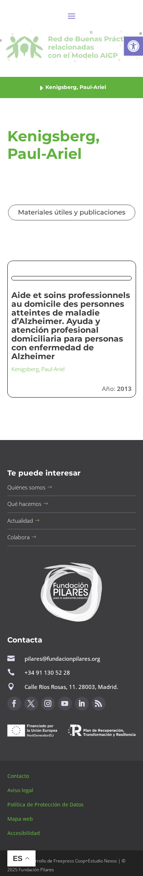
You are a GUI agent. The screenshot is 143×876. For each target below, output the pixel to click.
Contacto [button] (18, 775)
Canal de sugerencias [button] (43, 753)
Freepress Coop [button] (69, 861)
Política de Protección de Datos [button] (46, 804)
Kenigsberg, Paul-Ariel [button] (38, 369)
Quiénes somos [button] (26, 487)
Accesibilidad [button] (23, 833)
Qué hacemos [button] (24, 503)
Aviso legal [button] (21, 790)
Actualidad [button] (20, 520)
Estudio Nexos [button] (102, 861)
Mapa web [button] (20, 818)
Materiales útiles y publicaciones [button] (71, 212)
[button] (133, 46)
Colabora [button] (18, 537)
